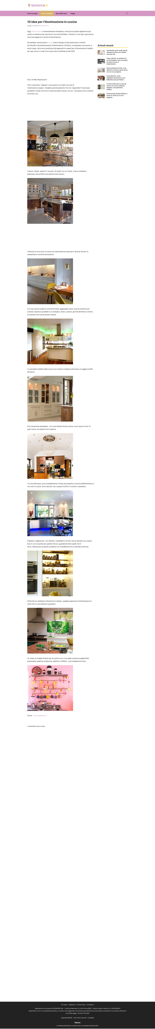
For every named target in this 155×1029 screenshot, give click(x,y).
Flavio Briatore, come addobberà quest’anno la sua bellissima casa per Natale (116, 78)
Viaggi (72, 13)
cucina (50, 42)
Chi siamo (64, 1005)
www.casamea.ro (39, 716)
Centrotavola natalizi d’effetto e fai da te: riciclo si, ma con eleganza (117, 95)
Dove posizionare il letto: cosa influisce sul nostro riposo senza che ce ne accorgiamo (117, 70)
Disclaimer (90, 1005)
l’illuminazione (36, 31)
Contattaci (91, 1018)
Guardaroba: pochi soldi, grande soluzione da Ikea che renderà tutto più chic (117, 52)
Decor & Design (46, 13)
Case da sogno (32, 13)
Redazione (72, 1005)
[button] (127, 13)
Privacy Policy (81, 1005)
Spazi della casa (61, 13)
